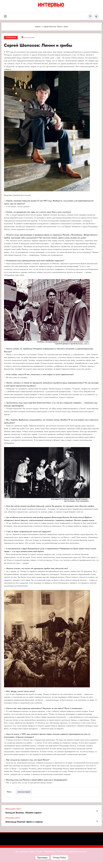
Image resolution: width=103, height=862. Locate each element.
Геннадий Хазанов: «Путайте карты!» (23, 812)
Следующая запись (12, 818)
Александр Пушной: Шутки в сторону (24, 821)
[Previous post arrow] (97, 811)
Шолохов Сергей (29, 37)
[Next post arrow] (97, 821)
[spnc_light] (96, 16)
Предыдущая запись (13, 809)
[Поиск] (90, 16)
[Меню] (5, 16)
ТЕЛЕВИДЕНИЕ (11, 37)
